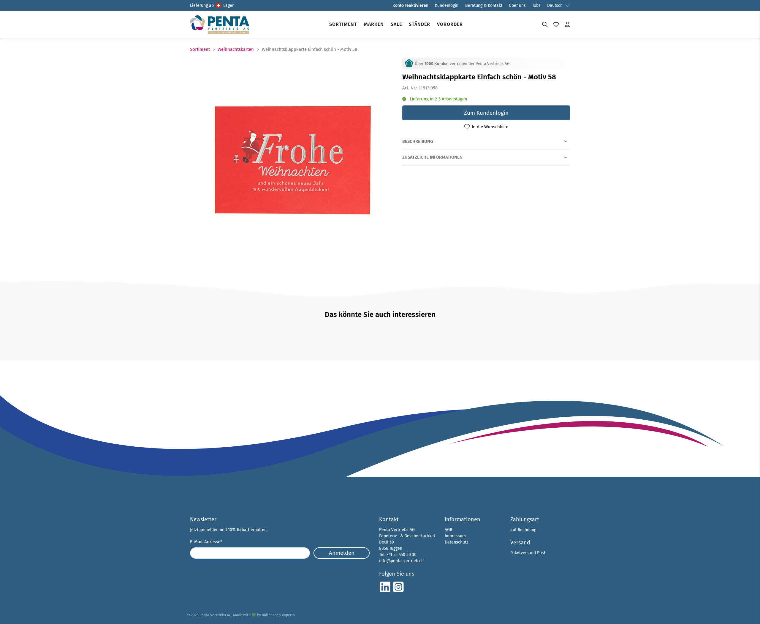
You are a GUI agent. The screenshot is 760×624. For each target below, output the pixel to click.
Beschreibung (417, 141)
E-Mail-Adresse (206, 541)
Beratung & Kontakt (483, 5)
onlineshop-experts (278, 615)
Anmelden (341, 552)
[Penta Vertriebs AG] (219, 24)
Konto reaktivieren (410, 5)
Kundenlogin (446, 5)
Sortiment (343, 24)
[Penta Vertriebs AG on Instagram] (398, 591)
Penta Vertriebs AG (215, 615)
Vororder (450, 24)
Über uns (517, 5)
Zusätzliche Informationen (432, 157)
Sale (396, 24)
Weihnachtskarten (236, 49)
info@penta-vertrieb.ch (401, 560)
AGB (448, 529)
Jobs (537, 5)
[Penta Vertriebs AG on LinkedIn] (385, 591)
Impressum (455, 535)
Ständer (419, 24)
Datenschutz (456, 542)
